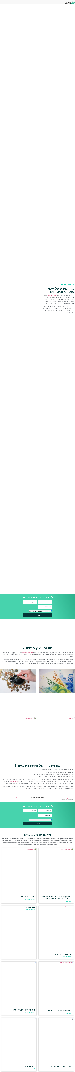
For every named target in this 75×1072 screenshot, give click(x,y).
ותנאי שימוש (32, 611)
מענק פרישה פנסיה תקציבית (60, 1066)
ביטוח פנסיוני (29, 1066)
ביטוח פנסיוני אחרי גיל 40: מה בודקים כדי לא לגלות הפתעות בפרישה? (56, 897)
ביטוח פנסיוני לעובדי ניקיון (24, 1010)
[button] (32, 2)
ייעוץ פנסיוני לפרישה (63, 954)
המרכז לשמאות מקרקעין (37, 797)
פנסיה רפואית (29, 907)
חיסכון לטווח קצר (28, 896)
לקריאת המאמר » (67, 901)
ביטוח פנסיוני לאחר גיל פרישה (59, 1010)
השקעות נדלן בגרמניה (68, 798)
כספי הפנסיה (14, 781)
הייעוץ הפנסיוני (52, 295)
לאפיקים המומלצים (27, 652)
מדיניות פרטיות (38, 611)
